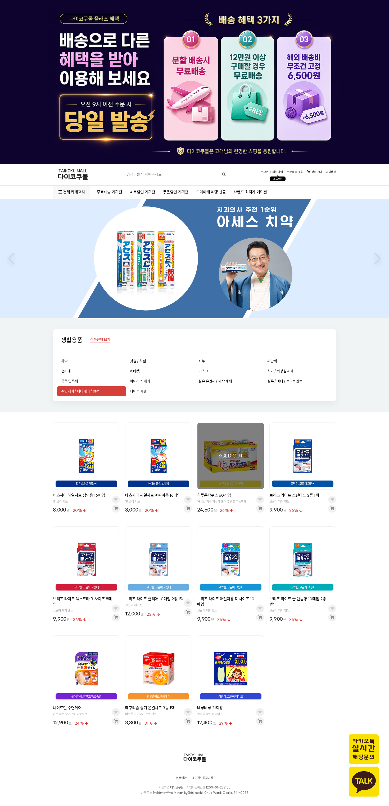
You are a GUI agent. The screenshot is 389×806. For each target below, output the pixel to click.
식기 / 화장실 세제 (280, 371)
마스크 (203, 371)
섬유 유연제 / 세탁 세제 (215, 381)
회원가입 (277, 172)
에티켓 (134, 371)
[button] (11, 259)
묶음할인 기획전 (175, 192)
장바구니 (316, 172)
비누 (201, 361)
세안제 (272, 361)
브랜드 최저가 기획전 (250, 192)
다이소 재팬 (138, 391)
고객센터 (330, 172)
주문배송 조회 (295, 172)
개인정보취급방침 (202, 777)
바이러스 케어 (140, 381)
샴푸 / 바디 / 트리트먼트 (284, 381)
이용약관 (181, 777)
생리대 (66, 371)
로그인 (265, 172)
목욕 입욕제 (69, 381)
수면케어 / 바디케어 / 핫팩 (80, 391)
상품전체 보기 (100, 340)
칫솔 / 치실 (138, 361)
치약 (64, 361)
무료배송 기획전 (109, 192)
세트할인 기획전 (142, 192)
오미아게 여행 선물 (211, 192)
